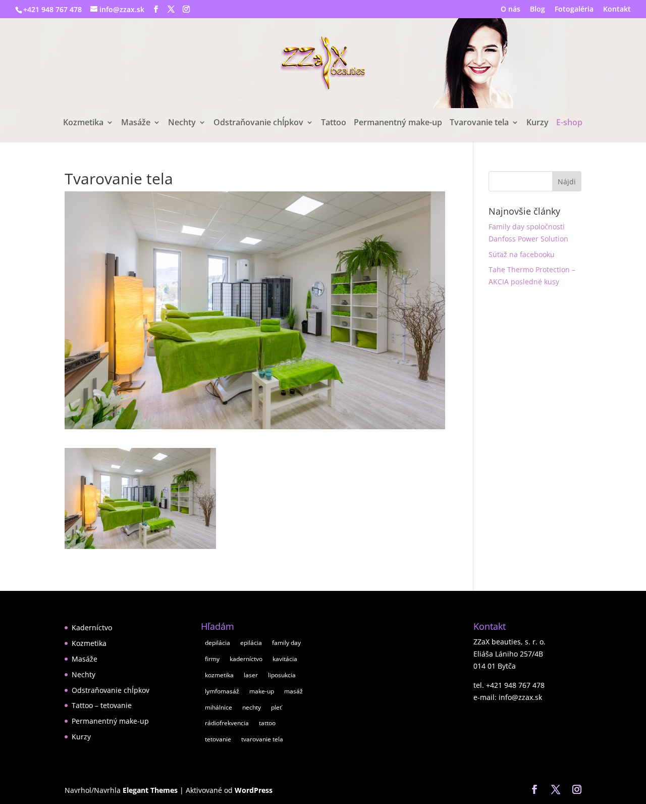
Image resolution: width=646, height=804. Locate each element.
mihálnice (218, 707)
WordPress (254, 790)
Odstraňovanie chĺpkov (258, 123)
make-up (261, 691)
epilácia (251, 642)
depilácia (217, 642)
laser (251, 675)
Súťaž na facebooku (522, 254)
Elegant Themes (150, 790)
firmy (212, 659)
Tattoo (333, 123)
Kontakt (617, 10)
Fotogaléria (574, 10)
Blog (537, 10)
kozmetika (219, 675)
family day (286, 642)
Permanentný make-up (398, 123)
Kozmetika (83, 123)
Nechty (182, 123)
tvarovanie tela (262, 739)
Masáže (135, 123)
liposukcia (282, 675)
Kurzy (537, 123)
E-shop (569, 123)
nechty (251, 707)
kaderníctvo (246, 659)
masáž (293, 691)
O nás (510, 10)
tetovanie (218, 739)
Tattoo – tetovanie (102, 705)
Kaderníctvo (92, 627)
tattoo (267, 723)
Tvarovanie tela (479, 123)
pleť (276, 707)
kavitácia (285, 659)
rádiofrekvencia (227, 723)
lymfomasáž (222, 691)
